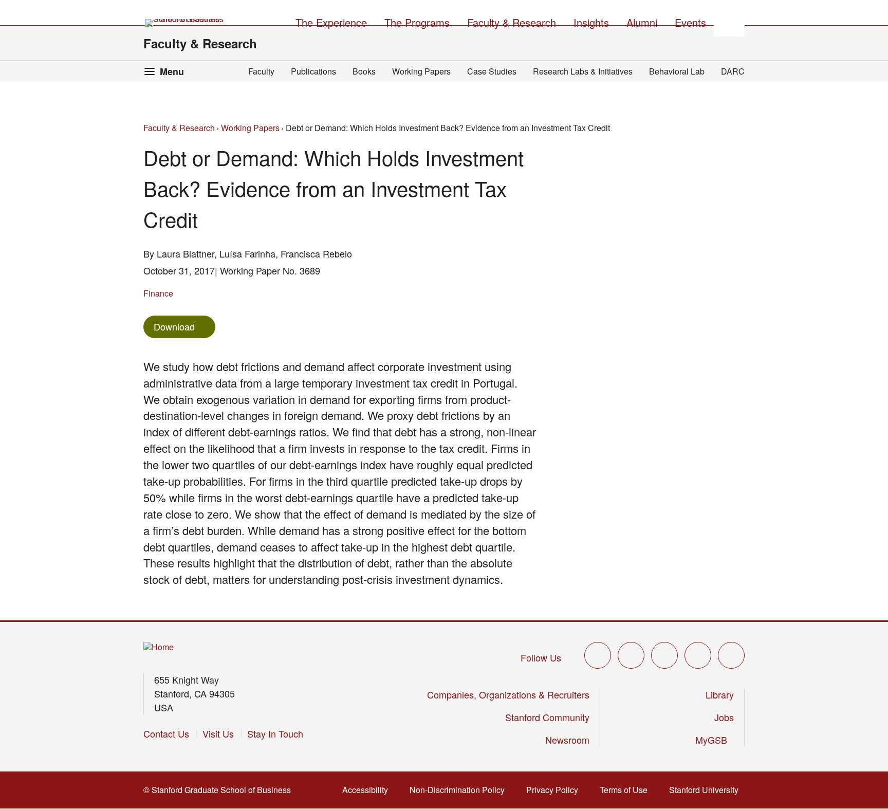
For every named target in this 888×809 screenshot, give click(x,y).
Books (364, 71)
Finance (158, 293)
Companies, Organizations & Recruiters (508, 694)
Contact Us (166, 733)
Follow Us (541, 657)
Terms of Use (627, 790)
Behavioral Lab (677, 71)
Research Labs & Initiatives (583, 71)
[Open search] (729, 21)
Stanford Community (547, 717)
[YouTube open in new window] (697, 655)
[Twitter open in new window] (597, 655)
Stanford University (707, 790)
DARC (733, 71)
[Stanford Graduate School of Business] (185, 23)
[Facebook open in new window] (631, 655)
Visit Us (218, 733)
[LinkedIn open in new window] (731, 655)
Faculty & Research (200, 43)
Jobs (724, 717)
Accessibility (368, 790)
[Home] (158, 647)
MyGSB (714, 739)
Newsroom (567, 739)
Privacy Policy (555, 790)
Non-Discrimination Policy (460, 790)
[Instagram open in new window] (664, 655)
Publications (313, 71)
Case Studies (491, 71)
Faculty (261, 71)
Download (174, 326)
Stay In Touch (275, 733)
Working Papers (421, 71)
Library (720, 694)
